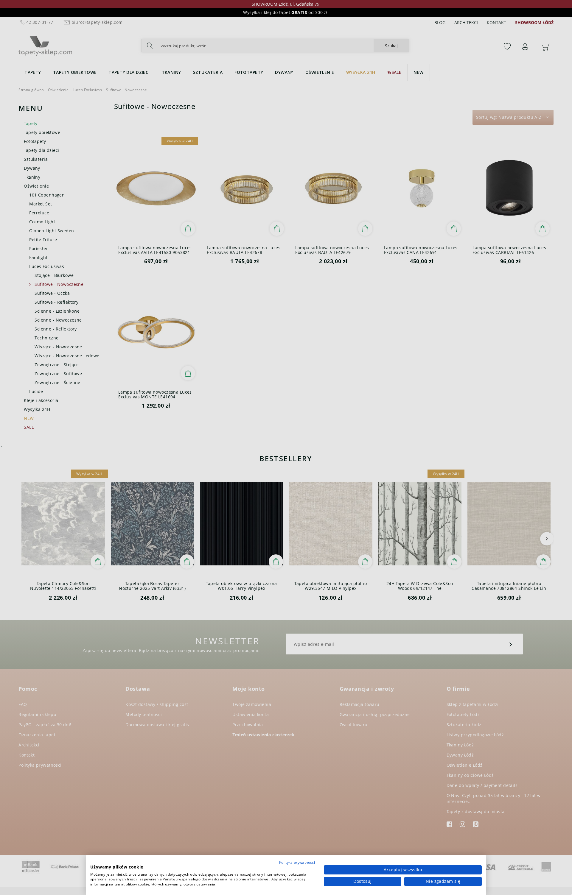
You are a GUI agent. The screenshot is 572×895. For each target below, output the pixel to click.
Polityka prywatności (297, 862)
